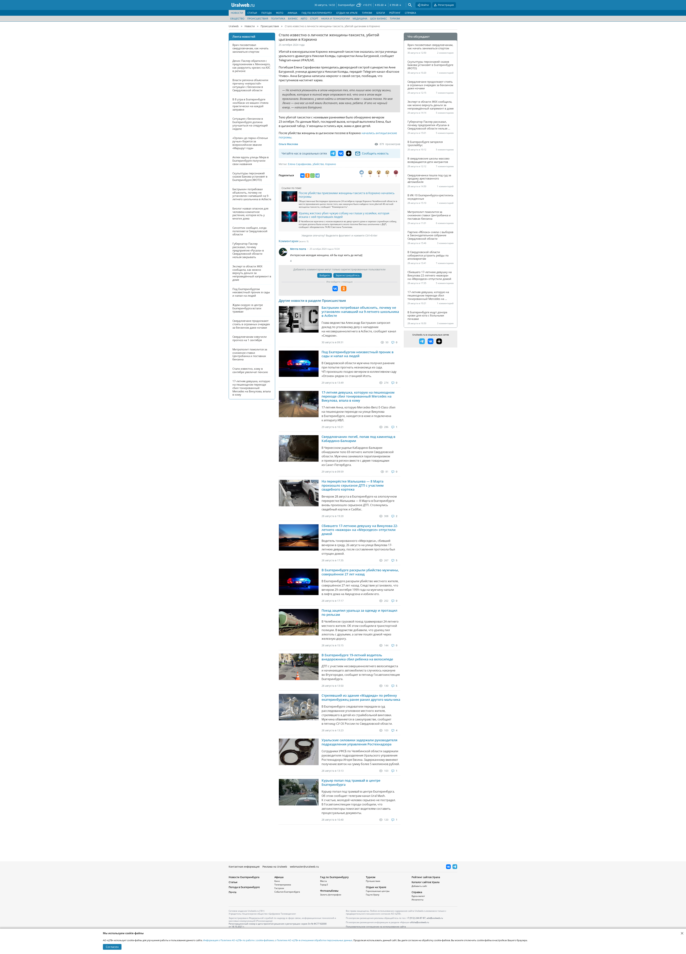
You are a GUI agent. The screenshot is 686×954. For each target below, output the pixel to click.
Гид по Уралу (372, 894)
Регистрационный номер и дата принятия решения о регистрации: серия (278, 925)
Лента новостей (243, 37)
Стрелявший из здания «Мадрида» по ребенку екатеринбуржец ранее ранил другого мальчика (361, 697)
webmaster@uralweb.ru (304, 866)
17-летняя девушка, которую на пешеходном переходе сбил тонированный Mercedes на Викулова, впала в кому (358, 396)
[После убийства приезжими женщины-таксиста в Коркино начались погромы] (289, 196)
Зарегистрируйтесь (347, 275)
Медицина (360, 18)
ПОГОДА (266, 12)
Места (323, 881)
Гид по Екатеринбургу (334, 877)
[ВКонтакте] (302, 175)
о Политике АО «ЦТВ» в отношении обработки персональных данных (313, 940)
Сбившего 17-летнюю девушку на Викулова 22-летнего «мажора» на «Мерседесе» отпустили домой (360, 530)
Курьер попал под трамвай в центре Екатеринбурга (351, 782)
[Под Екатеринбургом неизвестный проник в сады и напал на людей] (299, 364)
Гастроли (279, 888)
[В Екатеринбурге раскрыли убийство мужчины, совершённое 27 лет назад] (299, 582)
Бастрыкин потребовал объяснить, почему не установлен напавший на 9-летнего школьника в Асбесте (360, 312)
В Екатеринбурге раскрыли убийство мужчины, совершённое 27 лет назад (360, 572)
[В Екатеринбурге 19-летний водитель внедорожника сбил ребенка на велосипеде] (299, 667)
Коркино (330, 164)
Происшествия (257, 18)
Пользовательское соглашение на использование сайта (376, 926)
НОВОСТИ (237, 12)
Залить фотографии (330, 894)
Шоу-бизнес (378, 18)
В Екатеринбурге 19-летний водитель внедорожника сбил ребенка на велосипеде (357, 657)
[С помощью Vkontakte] (335, 288)
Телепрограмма (282, 884)
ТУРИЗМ (367, 12)
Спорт (314, 18)
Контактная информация (244, 866)
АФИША (292, 12)
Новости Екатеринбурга (244, 877)
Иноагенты (417, 899)
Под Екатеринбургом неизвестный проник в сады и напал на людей (358, 354)
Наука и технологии (335, 18)
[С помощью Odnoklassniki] (344, 288)
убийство (318, 164)
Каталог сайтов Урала (425, 882)
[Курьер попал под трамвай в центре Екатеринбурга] (299, 792)
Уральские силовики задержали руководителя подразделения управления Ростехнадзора (359, 742)
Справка (417, 892)
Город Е (324, 884)
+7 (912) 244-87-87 (416, 918)
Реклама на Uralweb (274, 866)
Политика (278, 18)
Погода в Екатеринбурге (244, 887)
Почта (232, 892)
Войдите (324, 275)
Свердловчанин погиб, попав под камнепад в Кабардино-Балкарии (358, 439)
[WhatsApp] (312, 175)
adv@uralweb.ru (435, 918)
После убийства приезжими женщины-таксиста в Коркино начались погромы (346, 195)
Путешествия (373, 881)
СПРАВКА (410, 12)
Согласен (112, 947)
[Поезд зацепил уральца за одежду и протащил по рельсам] (299, 622)
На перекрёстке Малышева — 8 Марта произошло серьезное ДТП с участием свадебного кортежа (353, 485)
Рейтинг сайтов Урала (426, 877)
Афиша (279, 877)
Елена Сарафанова (299, 164)
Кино (277, 881)
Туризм (395, 18)
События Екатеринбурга (287, 891)
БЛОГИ (380, 12)
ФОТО (279, 12)
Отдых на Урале (376, 887)
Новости (250, 26)
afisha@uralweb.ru (419, 922)
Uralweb (234, 26)
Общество (237, 18)
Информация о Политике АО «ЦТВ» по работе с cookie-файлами (238, 940)
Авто (304, 18)
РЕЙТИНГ (395, 12)
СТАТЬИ (252, 12)
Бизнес (293, 18)
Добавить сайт (419, 886)
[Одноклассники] (307, 175)
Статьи (233, 882)
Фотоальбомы (329, 890)
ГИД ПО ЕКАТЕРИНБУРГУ (317, 12)
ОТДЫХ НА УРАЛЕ (347, 12)
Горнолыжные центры (377, 891)
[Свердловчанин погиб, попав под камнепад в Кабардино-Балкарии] (299, 448)
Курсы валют (418, 896)
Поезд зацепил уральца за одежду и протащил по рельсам (359, 612)
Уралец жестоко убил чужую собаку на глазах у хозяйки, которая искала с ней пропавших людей (344, 215)
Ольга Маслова (288, 144)
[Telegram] (317, 175)
